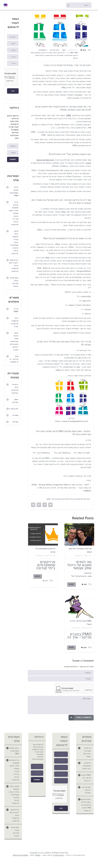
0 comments (43, 50)
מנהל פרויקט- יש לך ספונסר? (14, 359)
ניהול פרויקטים (40, 55)
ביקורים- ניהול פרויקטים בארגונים (14, 388)
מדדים (55, 53)
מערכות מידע (68, 55)
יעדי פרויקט (61, 53)
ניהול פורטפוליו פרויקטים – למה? (14, 322)
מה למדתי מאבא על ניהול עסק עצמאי (87, 752)
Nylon (38, 855)
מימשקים (37, 53)
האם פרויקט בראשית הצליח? (86, 790)
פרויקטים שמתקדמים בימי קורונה (86, 766)
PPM (76, 53)
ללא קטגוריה (13, 409)
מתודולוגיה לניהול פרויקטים (54, 55)
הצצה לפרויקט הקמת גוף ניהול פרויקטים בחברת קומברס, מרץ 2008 (68, 499)
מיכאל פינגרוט (58, 855)
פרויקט (75, 58)
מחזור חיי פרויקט (46, 53)
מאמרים (15, 415)
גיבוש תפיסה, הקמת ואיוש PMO (14, 191)
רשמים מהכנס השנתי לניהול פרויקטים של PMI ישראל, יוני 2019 (86, 805)
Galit (63, 50)
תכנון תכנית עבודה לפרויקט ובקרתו (14, 282)
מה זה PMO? (15, 310)
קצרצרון (15, 422)
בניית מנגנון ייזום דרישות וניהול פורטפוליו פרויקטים (13, 265)
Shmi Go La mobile (20, 855)
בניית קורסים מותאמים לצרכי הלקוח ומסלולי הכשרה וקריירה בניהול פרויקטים (13, 213)
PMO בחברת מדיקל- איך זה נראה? (86, 778)
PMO (72, 53)
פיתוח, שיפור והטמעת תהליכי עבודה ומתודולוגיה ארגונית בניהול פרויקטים (14, 242)
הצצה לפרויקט (54, 50)
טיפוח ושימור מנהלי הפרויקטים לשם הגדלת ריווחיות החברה (14, 341)
